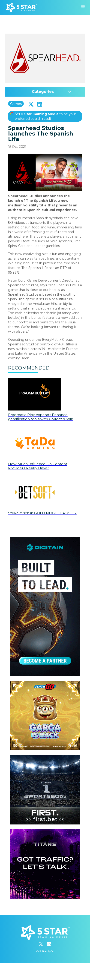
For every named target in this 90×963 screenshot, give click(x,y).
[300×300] (45, 683)
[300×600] (45, 539)
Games (16, 104)
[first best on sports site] (45, 757)
